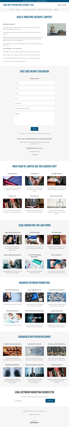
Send (34, 129)
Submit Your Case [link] (34, 414)
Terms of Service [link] (45, 133)
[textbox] (34, 83)
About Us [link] (18, 9)
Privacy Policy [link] (38, 133)
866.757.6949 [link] (62, 5)
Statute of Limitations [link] (29, 9)
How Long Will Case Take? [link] (45, 9)
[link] (18, 5)
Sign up (50, 400)
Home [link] (11, 9)
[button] (56, 9)
